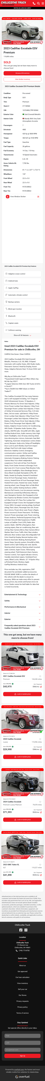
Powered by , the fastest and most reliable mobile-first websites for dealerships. (22, 1071)
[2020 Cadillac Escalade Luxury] (22, 719)
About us (22, 965)
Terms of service (22, 1013)
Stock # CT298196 (9, 673)
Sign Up (22, 1056)
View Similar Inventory (22, 79)
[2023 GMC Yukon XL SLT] (22, 845)
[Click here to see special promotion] (22, 8)
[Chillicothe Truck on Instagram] (25, 930)
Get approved (22, 971)
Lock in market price (24, 694)
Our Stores (22, 995)
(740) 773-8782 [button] (24, 951)
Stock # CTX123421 (9, 799)
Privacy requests (22, 1001)
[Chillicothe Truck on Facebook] (19, 930)
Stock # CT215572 (9, 736)
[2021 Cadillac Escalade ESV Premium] (22, 657)
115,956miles (37, 742)
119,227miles (37, 868)
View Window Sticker (18, 197)
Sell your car (22, 989)
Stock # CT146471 (9, 862)
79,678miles (37, 805)
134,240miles (37, 679)
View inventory (22, 983)
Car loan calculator (22, 977)
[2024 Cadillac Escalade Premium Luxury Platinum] (22, 782)
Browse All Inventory (22, 73)
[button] (34, 3)
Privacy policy (22, 1007)
